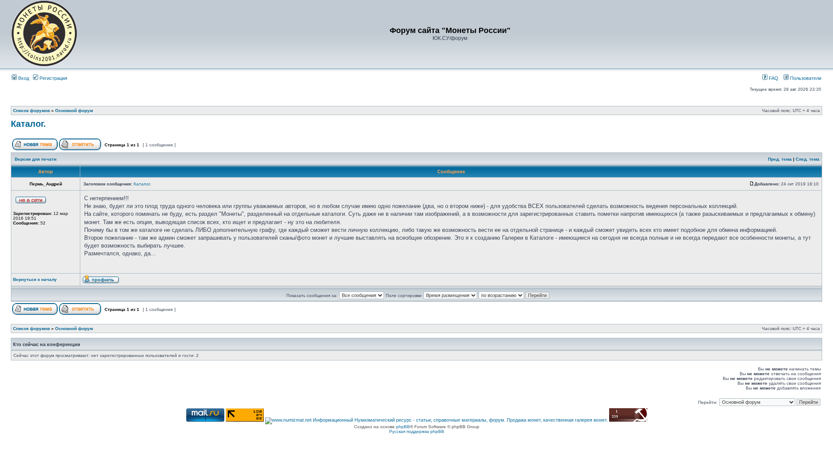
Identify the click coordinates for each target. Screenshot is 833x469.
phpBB (403, 426)
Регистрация (52, 78)
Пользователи (805, 78)
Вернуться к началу (35, 279)
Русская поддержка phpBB (416, 431)
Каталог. (28, 124)
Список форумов (31, 110)
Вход (23, 78)
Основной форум (74, 110)
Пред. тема (780, 159)
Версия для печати (35, 159)
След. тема (808, 159)
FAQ (772, 78)
